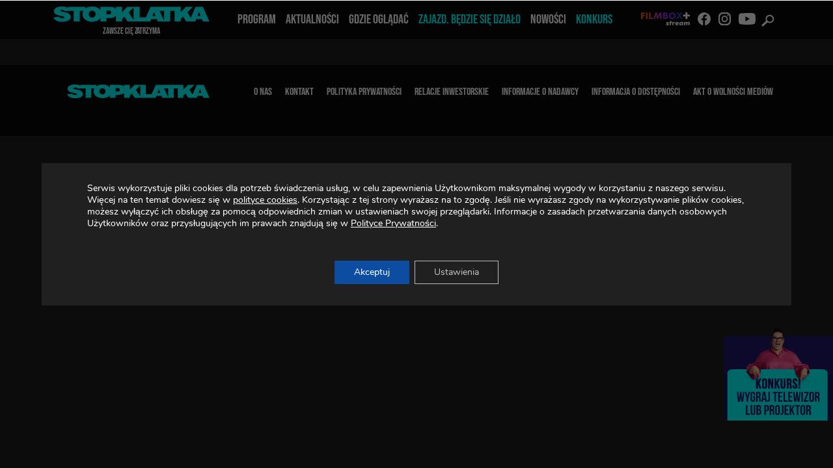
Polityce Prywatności (393, 223)
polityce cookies (265, 200)
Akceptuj (372, 272)
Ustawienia (456, 272)
